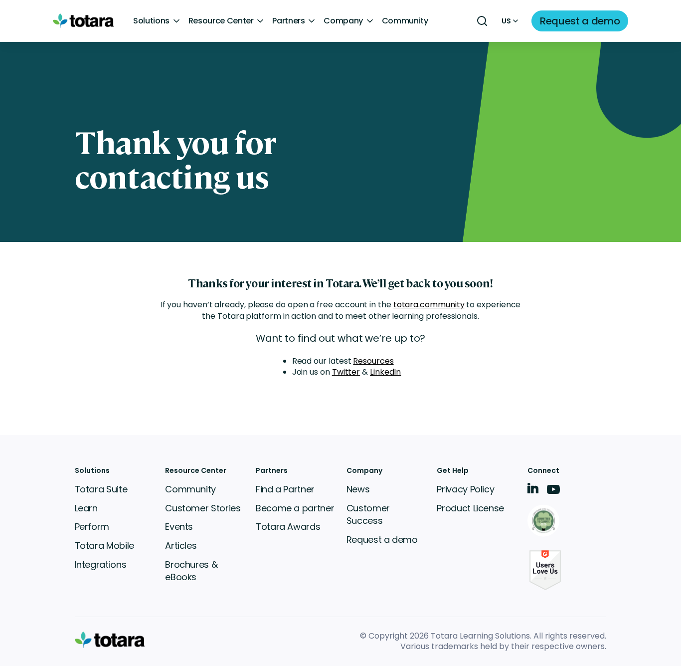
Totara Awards (288, 526)
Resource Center (221, 21)
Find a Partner (285, 489)
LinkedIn (385, 372)
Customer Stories (202, 508)
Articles (180, 545)
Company (343, 21)
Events (179, 526)
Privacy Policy (465, 489)
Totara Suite (101, 489)
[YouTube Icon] (553, 492)
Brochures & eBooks (191, 571)
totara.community (429, 304)
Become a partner (295, 508)
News (358, 489)
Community (405, 20)
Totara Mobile (104, 545)
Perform (92, 526)
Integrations (101, 564)
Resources (373, 361)
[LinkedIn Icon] (533, 490)
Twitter (346, 372)
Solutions (151, 21)
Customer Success (368, 514)
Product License (470, 508)
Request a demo (382, 539)
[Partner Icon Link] (545, 521)
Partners (288, 21)
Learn (86, 508)
